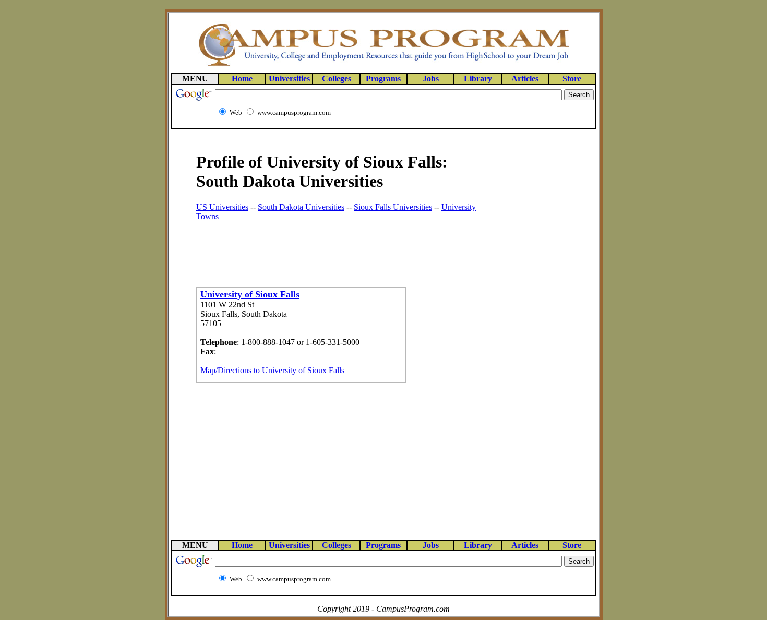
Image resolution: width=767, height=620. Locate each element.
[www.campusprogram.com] (383, 65)
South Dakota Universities (301, 206)
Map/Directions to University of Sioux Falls (272, 370)
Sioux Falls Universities (393, 206)
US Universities (222, 206)
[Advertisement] (318, 245)
